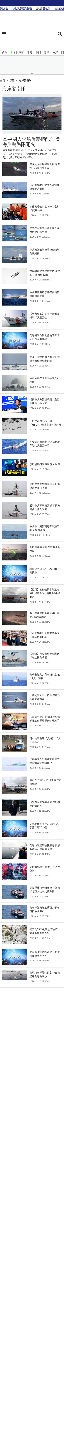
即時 (29, 52)
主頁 (2, 80)
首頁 (4, 52)
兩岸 (55, 52)
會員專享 (18, 52)
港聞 (46, 52)
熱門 (38, 52)
